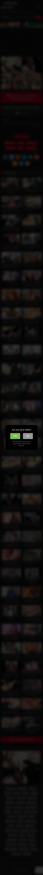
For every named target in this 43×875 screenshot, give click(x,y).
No (28, 436)
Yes (15, 436)
